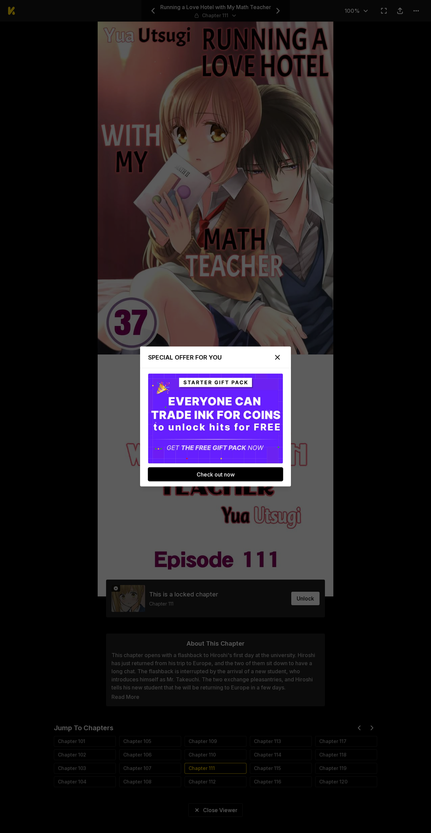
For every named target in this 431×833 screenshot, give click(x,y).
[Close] (277, 357)
